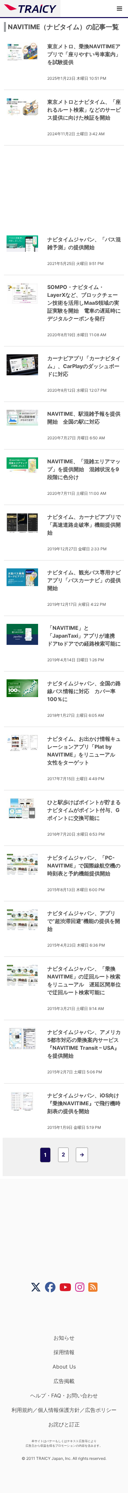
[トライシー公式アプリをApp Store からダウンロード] (68, 1313)
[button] (119, 8)
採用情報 (64, 1352)
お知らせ (64, 1337)
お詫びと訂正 (64, 1424)
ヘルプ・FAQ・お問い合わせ (64, 1395)
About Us (64, 1366)
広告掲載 (64, 1381)
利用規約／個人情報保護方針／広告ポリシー (64, 1410)
